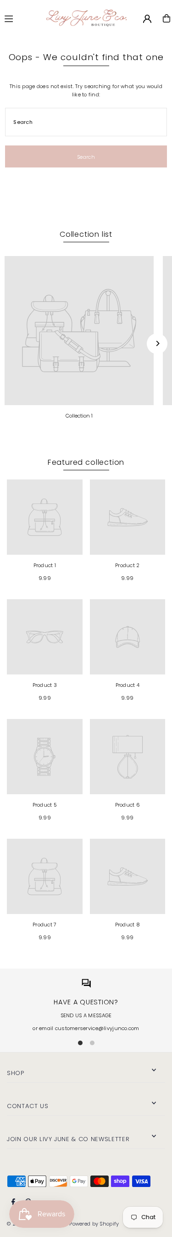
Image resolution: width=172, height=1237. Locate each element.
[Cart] (166, 18)
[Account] (147, 19)
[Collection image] (79, 330)
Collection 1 (79, 415)
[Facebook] (13, 1202)
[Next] (157, 343)
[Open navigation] (18, 18)
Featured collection (86, 462)
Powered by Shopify (94, 1223)
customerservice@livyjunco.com (97, 1028)
